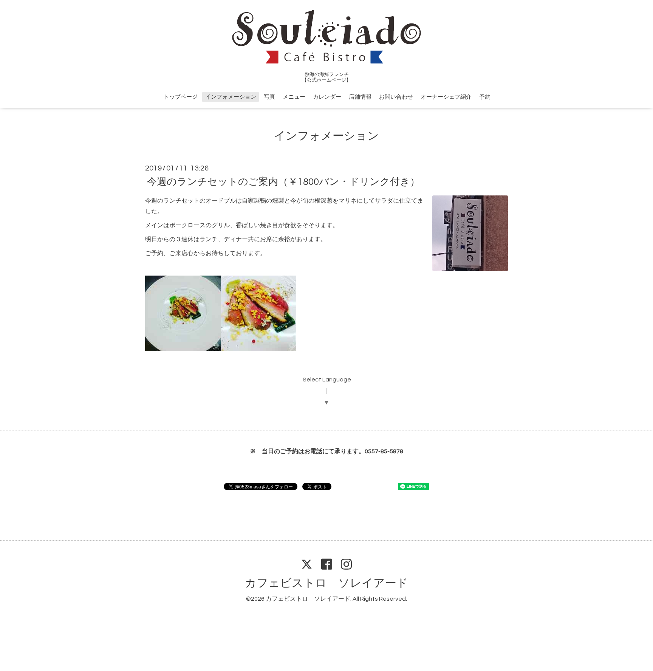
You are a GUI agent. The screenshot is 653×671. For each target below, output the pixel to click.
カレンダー (327, 97)
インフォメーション (230, 97)
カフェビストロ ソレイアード (326, 583)
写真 (269, 97)
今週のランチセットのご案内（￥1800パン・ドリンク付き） (283, 181)
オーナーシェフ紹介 (446, 97)
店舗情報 (360, 97)
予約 (485, 97)
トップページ (181, 97)
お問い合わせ (396, 97)
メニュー (294, 97)
